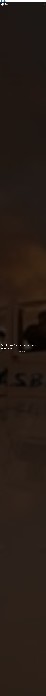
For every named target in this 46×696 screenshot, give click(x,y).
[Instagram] (1, 1)
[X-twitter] (3, 1)
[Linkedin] (4, 1)
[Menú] (45, 4)
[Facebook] (6, 1)
